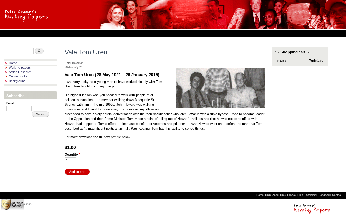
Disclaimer (311, 195)
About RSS (279, 195)
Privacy (291, 195)
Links (300, 195)
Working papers (20, 67)
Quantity (72, 154)
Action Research (20, 72)
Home (13, 63)
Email (10, 103)
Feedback (325, 195)
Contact (336, 195)
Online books (18, 76)
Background (17, 81)
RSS (268, 195)
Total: (312, 60)
